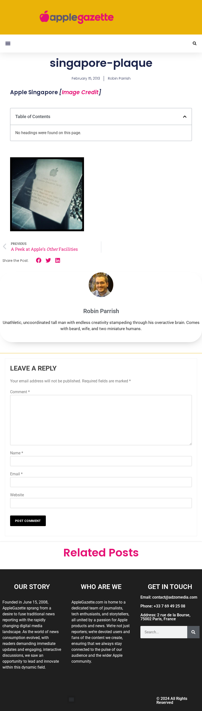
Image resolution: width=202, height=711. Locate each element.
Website (17, 495)
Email (16, 474)
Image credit (80, 92)
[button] (8, 43)
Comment (20, 392)
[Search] (193, 632)
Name (16, 453)
